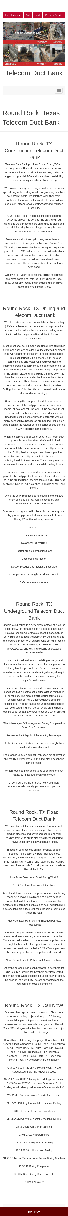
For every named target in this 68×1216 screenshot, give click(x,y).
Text (37, 15)
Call (28, 15)
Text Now (34, 1211)
